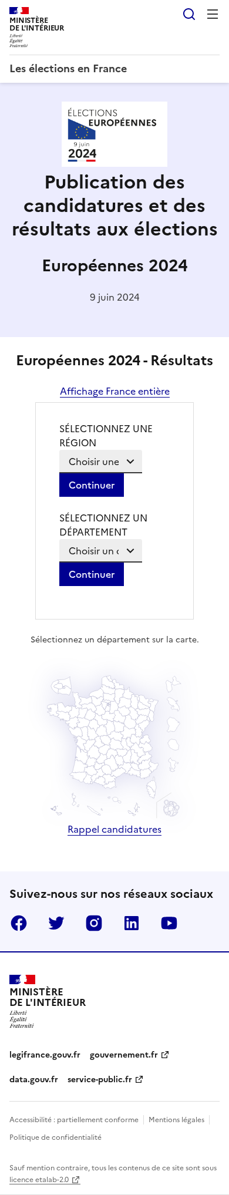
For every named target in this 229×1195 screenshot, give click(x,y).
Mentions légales (176, 1120)
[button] (150, 792)
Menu (212, 14)
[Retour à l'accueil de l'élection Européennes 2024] (114, 163)
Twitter (56, 923)
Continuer (91, 485)
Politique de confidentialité (55, 1137)
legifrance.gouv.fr (44, 1055)
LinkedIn (131, 923)
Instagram (94, 923)
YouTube (169, 923)
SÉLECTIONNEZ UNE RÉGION (106, 436)
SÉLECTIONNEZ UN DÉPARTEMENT (103, 525)
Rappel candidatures (114, 829)
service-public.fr (100, 1079)
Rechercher (189, 14)
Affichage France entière (115, 391)
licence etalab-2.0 (39, 1179)
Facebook (19, 923)
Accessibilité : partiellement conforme (74, 1120)
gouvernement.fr (124, 1055)
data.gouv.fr (33, 1079)
